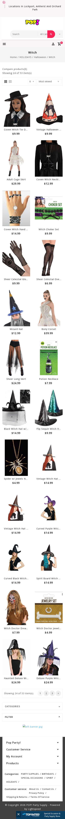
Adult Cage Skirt (16, 179)
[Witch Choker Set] (49, 208)
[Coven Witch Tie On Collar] (16, 108)
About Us (34, 789)
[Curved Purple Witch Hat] (49, 507)
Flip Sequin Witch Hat (49, 428)
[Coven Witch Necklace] (49, 158)
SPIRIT (49, 777)
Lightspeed (34, 808)
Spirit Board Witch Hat (49, 578)
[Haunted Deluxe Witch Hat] (16, 657)
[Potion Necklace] (49, 358)
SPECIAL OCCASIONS (32, 777)
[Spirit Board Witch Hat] (49, 557)
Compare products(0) (14, 69)
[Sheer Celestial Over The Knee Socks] (49, 258)
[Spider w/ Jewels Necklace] (16, 458)
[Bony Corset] (49, 308)
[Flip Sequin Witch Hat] (49, 408)
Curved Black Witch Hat (18, 578)
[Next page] (58, 693)
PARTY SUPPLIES (30, 773)
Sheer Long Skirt (16, 378)
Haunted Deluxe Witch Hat (19, 678)
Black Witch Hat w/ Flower (19, 428)
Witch (52, 57)
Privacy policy (36, 793)
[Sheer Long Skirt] (16, 358)
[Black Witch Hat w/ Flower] (16, 408)
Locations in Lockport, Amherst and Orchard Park (35, 8)
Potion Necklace (48, 378)
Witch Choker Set (49, 229)
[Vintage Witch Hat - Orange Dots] (16, 507)
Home (13, 57)
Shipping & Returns (16, 796)
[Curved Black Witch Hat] (16, 557)
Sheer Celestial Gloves (17, 279)
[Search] (51, 34)
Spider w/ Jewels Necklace (19, 478)
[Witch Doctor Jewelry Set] (49, 607)
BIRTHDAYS (48, 773)
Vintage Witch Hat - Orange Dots (23, 528)
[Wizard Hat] (16, 308)
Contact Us (48, 789)
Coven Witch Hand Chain (18, 229)
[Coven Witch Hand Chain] (16, 208)
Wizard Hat (16, 329)
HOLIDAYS (25, 57)
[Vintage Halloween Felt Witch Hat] (49, 108)
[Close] (18, 814)
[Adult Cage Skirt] (16, 158)
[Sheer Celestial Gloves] (16, 258)
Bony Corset (48, 329)
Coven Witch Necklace (49, 179)
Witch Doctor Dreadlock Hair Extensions (28, 628)
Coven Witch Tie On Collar (19, 129)
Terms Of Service (40, 796)
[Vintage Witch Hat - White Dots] (49, 458)
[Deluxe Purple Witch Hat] (49, 657)
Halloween (40, 57)
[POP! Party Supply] (32, 22)
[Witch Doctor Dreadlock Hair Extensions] (16, 607)
